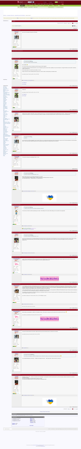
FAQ (18, 7)
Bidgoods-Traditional (6, 90)
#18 (76, 87)
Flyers (40, 5)
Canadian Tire (5, 93)
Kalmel (16, 113)
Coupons (31, 5)
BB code (31, 418)
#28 (76, 329)
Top (43, 5)
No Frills (4, 125)
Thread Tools (75, 28)
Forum (22, 5)
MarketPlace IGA (5, 119)
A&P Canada (5, 87)
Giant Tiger (4, 103)
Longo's (4, 116)
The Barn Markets (5, 145)
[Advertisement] (29, 54)
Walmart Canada (5, 153)
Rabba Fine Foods (5, 134)
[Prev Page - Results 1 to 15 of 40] (70, 23)
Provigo (4, 133)
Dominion (4, 95)
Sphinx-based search (43, 446)
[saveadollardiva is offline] (16, 264)
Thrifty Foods (5, 148)
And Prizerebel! (24, 84)
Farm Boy (4, 98)
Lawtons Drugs (5, 113)
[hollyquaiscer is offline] (16, 291)
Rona (4, 137)
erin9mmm (16, 206)
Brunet (4, 91)
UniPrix (4, 150)
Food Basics (5, 100)
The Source (4, 147)
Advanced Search (60, 7)
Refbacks (13, 424)
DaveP (16, 60)
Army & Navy (5, 88)
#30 (76, 374)
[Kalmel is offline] (16, 119)
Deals (26, 5)
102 (75, 26)
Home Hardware (5, 107)
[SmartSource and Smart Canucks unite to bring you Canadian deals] (7, 81)
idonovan (16, 31)
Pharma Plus (5, 130)
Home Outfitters (5, 108)
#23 (76, 204)
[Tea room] (56, 4)
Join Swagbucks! (24, 82)
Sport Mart (4, 142)
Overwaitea (4, 126)
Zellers (4, 155)
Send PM (71, 132)
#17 (76, 58)
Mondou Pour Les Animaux (7, 122)
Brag (50, 5)
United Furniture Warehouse (5, 151)
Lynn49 (24, 80)
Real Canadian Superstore (6, 135)
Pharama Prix (5, 129)
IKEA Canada (5, 110)
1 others (31, 395)
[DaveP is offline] (16, 66)
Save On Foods (5, 139)
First (69, 23)
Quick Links (35, 7)
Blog (19, 5)
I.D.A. (4, 109)
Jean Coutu (4, 112)
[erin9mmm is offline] (16, 212)
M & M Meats (5, 118)
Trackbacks (31, 422)
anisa (23, 274)
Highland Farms (5, 106)
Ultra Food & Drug (5, 149)
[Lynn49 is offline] (16, 178)
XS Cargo (4, 154)
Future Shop (5, 102)
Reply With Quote (75, 132)
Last (76, 23)
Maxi (4, 120)
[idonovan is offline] (16, 37)
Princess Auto (5, 132)
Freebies (36, 5)
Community (25, 7)
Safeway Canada (5, 138)
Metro (4, 121)
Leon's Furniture (5, 114)
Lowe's (4, 117)
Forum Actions (30, 7)
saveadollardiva (16, 258)
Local (55, 5)
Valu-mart (4, 152)
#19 (76, 111)
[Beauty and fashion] (57, 4)
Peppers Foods (5, 128)
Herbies (4, 105)
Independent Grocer (6, 111)
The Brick (4, 146)
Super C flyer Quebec (6, 144)
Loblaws (4, 115)
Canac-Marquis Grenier (6, 92)
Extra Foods (5, 96)
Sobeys (4, 141)
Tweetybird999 (30, 80)
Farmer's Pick (5, 99)
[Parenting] (60, 4)
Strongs (4, 143)
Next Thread (47, 411)
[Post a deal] (62, 4)
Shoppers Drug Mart (6, 140)
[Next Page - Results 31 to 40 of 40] (74, 23)
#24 (76, 232)
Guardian (4, 104)
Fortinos (4, 101)
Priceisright (17, 156)
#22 (76, 170)
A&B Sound (4, 86)
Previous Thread (42, 411)
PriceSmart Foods (5, 131)
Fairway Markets (5, 97)
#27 (76, 309)
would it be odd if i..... (18, 25)
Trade (61, 5)
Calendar (21, 7)
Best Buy (4, 89)
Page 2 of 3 (65, 23)
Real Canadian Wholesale (6, 136)
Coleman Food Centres (6, 94)
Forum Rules (31, 425)
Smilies (31, 419)
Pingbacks (13, 423)
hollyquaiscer (26, 80)
